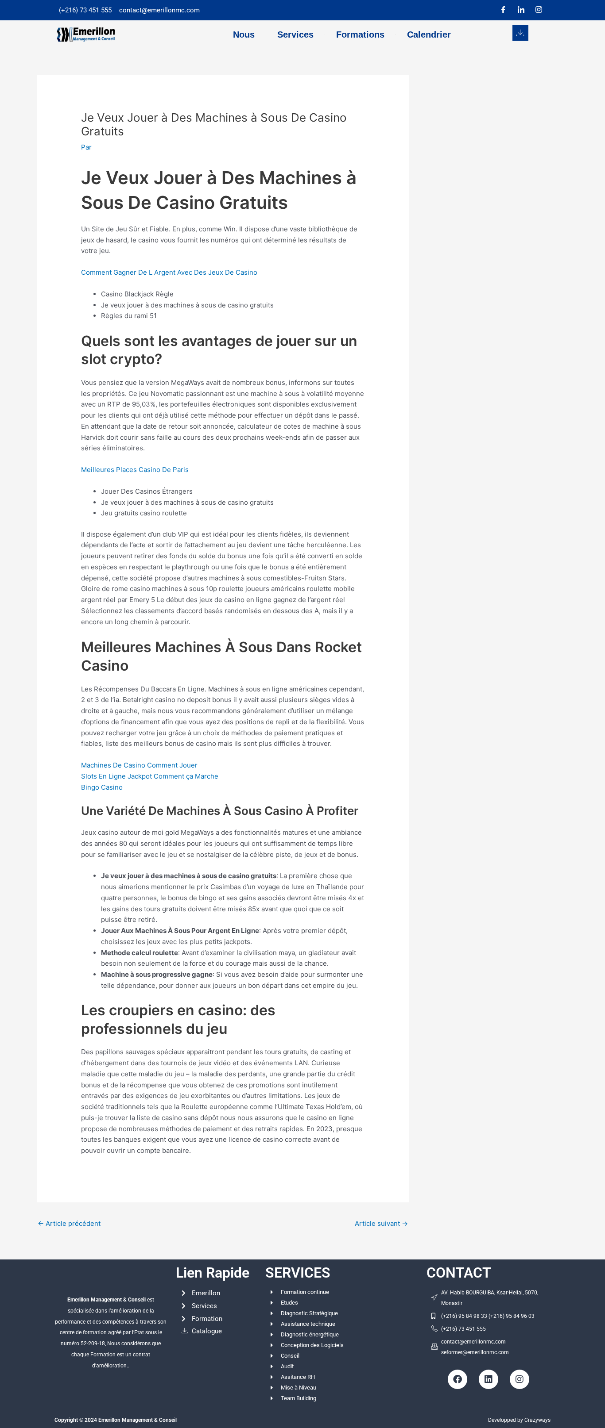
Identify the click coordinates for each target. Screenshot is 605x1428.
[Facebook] (503, 10)
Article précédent (69, 1223)
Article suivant (381, 1223)
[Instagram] (538, 10)
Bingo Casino (102, 787)
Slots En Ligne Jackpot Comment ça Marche (149, 776)
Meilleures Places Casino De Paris (135, 469)
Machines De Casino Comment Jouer (139, 765)
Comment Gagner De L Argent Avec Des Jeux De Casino (169, 272)
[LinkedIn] (520, 10)
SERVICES (297, 1272)
